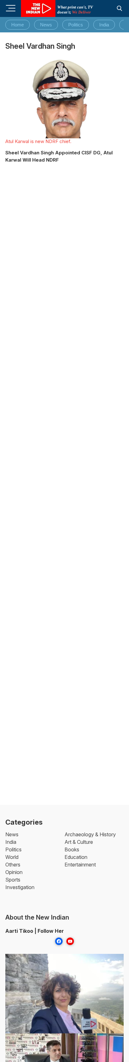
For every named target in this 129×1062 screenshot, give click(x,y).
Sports (12, 880)
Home (17, 24)
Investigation (19, 887)
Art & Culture (78, 842)
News (46, 24)
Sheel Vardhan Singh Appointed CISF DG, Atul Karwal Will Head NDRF (59, 156)
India (104, 24)
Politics (75, 24)
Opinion (14, 872)
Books (71, 849)
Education (75, 857)
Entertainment (80, 864)
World (11, 857)
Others (12, 864)
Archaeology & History (90, 834)
